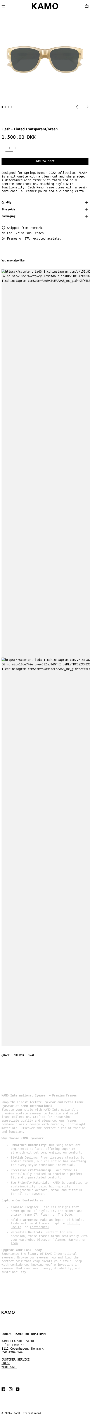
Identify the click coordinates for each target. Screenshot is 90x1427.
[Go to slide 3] (8, 107)
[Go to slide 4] (11, 107)
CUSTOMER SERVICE (15, 1359)
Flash (44, 1214)
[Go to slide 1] (2, 107)
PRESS (6, 1363)
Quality (6, 203)
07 (35, 1214)
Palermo (59, 1239)
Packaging (8, 216)
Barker (73, 1239)
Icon (14, 1243)
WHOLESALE (9, 1367)
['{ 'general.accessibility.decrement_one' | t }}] (2, 148)
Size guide (8, 209)
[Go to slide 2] (5, 107)
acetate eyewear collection (38, 1113)
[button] (45, 57)
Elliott (73, 1223)
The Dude (65, 1214)
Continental (39, 1227)
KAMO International (27, 1413)
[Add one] (16, 148)
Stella (16, 1227)
